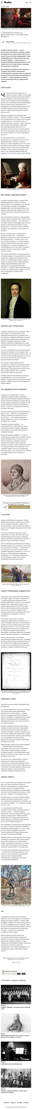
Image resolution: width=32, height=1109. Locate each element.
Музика (7, 6)
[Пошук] (30, 2)
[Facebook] (13, 962)
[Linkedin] (16, 962)
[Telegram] (19, 962)
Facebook (6, 1102)
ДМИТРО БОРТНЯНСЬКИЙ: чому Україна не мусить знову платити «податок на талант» (15, 1036)
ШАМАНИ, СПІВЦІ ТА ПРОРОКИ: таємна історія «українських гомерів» (14, 1091)
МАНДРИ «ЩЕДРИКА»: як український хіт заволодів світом (15, 1008)
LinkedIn (19, 1102)
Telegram (13, 1102)
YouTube (25, 1102)
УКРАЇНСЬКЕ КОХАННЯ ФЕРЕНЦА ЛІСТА (11, 1064)
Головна (3, 6)
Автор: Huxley (10, 41)
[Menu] (2, 2)
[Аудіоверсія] (16, 994)
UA (26, 2)
